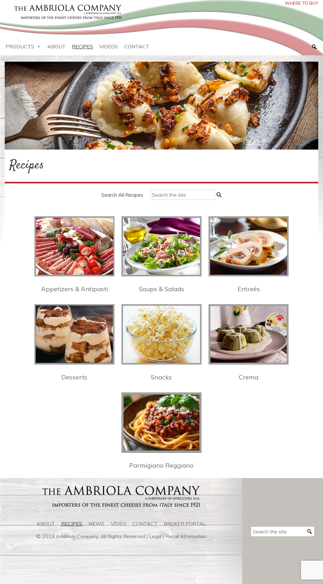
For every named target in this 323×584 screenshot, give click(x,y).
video (118, 523)
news (96, 523)
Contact (136, 46)
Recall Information (186, 536)
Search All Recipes (122, 195)
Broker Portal (185, 523)
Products (20, 46)
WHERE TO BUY (301, 3)
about (46, 523)
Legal (155, 536)
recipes (71, 523)
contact (144, 523)
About (56, 46)
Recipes (82, 46)
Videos (108, 46)
